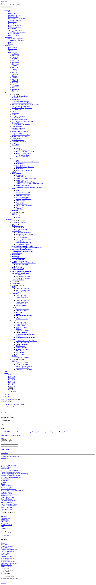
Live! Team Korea (21, 237)
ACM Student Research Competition (23, 121)
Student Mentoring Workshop (21, 135)
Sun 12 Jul (15, 84)
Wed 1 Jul (15, 65)
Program (7, 45)
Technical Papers (17, 98)
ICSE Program (12, 47)
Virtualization (16, 99)
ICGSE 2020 (5, 520)
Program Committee (22, 229)
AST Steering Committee (23, 290)
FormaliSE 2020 (5, 518)
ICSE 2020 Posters (17, 118)
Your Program (12, 49)
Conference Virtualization (23, 232)
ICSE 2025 (11, 379)
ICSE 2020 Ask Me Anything (21, 124)
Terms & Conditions (5, 581)
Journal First (15, 111)
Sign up (6, 396)
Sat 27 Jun (15, 59)
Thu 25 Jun (15, 55)
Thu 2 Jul (15, 67)
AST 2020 (4, 516)
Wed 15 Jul (15, 89)
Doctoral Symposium (18, 116)
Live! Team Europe (21, 236)
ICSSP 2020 (4, 523)
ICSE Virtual (12, 23)
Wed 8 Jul (15, 77)
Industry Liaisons (21, 305)
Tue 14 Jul (15, 87)
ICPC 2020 (4, 521)
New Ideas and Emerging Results (22, 108)
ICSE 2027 (11, 376)
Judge (17, 266)
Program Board (20, 227)
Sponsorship (8, 37)
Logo (9, 42)
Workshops (15, 113)
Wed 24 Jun (15, 54)
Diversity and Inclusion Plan (16, 18)
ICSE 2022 (11, 384)
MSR (17, 190)
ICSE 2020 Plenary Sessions (20, 101)
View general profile (6, 441)
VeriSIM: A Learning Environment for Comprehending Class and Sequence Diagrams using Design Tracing (36, 432)
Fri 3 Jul (14, 69)
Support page (4, 458)
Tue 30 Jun (15, 64)
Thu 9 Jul (15, 79)
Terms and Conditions (14, 20)
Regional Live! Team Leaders (24, 234)
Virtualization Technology (23, 242)
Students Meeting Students (20, 131)
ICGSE (18, 148)
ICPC (17, 160)
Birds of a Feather (17, 126)
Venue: (10, 12)
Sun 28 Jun (15, 60)
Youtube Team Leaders (22, 244)
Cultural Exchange (17, 130)
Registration (11, 13)
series (10, 399)
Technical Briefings (18, 123)
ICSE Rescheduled (14, 33)
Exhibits (10, 44)
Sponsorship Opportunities (16, 40)
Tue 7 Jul (14, 76)
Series (10, 374)
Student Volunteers (17, 138)
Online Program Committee (24, 369)
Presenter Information (14, 25)
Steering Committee (21, 310)
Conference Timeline (14, 15)
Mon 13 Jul (15, 86)
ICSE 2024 (11, 381)
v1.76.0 (18, 456)
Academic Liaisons (21, 304)
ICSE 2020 (4, 399)
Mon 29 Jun (15, 62)
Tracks (6, 92)
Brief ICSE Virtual (13, 35)
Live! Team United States (23, 239)
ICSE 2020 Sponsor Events (20, 96)
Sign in (6, 394)
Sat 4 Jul (14, 71)
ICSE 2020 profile (6, 401)
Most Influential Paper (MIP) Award (26, 341)
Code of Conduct (13, 17)
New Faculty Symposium (19, 119)
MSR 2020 (4, 526)
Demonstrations (16, 109)
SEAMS (18, 216)
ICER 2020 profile (10, 406)
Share (2, 438)
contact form (4, 453)
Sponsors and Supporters (15, 39)
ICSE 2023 (11, 383)
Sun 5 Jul (15, 72)
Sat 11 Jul (15, 82)
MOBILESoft (20, 175)
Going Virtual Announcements (17, 32)
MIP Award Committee (22, 368)
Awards (10, 50)
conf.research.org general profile (14, 404)
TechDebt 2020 (5, 528)
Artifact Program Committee (24, 366)
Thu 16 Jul (15, 91)
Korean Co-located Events (20, 136)
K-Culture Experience (14, 27)
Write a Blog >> (5, 1)
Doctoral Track (20, 325)
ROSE (14, 114)
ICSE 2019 (11, 389)
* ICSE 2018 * (12, 391)
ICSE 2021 (11, 386)
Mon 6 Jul (15, 74)
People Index (16, 283)
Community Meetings (18, 128)
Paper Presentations (18, 140)
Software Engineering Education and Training (25, 104)
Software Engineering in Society (21, 106)
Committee (19, 275)
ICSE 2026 (11, 378)
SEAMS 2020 (5, 535)
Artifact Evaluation (17, 133)
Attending (7, 10)
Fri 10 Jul (15, 81)
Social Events (12, 28)
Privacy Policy (12, 22)
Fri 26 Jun (15, 57)
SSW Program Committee (23, 278)
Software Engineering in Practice (22, 103)
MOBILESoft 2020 (6, 525)
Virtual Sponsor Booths (15, 30)
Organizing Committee (19, 222)
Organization (8, 219)
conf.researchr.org (9, 456)
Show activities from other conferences (12, 435)
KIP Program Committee (23, 276)
